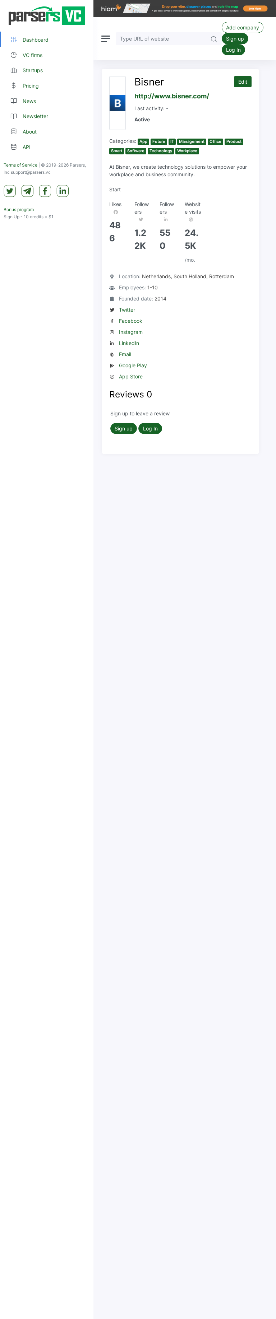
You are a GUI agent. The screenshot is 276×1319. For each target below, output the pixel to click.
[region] (46, 659)
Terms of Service (20, 165)
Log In (233, 50)
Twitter (127, 310)
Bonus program (19, 209)
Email (125, 354)
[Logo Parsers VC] (46, 16)
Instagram (131, 332)
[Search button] (214, 38)
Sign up (235, 39)
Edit (242, 82)
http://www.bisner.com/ (171, 96)
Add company (242, 27)
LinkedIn (129, 343)
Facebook (130, 321)
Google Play (133, 365)
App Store (131, 376)
